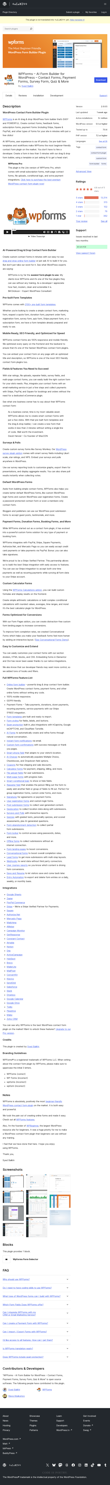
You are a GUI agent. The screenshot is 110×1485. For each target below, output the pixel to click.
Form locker (12, 833)
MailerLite (11, 966)
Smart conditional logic (18, 781)
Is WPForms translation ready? (18, 1348)
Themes (33, 1420)
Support (103, 95)
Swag (87, 1430)
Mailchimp (11, 922)
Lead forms (12, 857)
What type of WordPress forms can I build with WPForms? (32, 1296)
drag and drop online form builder (19, 260)
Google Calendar (15, 999)
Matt (6, 1443)
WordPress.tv (64, 1430)
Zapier (10, 898)
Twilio (9, 1007)
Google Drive (13, 1003)
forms (104, 164)
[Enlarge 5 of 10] (43, 1178)
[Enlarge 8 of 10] (67, 1178)
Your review (81, 221)
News (5, 1420)
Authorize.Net (13, 914)
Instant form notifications (19, 740)
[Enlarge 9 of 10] (67, 1198)
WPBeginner (32, 1125)
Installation (38, 95)
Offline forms (13, 841)
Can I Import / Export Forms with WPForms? (25, 1331)
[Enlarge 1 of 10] (20, 1178)
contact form (101, 147)
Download (101, 80)
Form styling (13, 720)
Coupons (11, 765)
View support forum (85, 253)
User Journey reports (17, 865)
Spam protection (15, 724)
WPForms (7, 119)
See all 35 (103, 141)
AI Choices (12, 756)
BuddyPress (10, 1453)
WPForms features (25, 1119)
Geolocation (13, 809)
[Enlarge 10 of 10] (67, 1213)
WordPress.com (12, 1439)
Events (86, 1420)
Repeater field (14, 785)
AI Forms (11, 732)
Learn (59, 1416)
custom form (101, 158)
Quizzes (10, 817)
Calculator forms (15, 769)
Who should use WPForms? (16, 1279)
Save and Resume (16, 873)
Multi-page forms (15, 777)
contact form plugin (98, 153)
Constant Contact (16, 938)
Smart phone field (15, 752)
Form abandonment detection (21, 825)
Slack (9, 991)
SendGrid (11, 982)
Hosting (6, 1425)
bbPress (8, 1448)
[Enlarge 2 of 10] (20, 1193)
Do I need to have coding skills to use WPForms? (27, 1288)
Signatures (12, 797)
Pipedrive (11, 1011)
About (6, 1416)
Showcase (35, 1416)
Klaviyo (10, 978)
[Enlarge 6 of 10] (43, 1193)
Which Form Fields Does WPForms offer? (23, 1304)
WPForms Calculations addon (27, 590)
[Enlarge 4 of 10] (20, 1226)
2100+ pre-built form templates (40, 304)
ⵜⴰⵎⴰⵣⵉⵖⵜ (15, 1465)
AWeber (10, 926)
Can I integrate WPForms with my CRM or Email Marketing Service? (19, 1313)
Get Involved (89, 1416)
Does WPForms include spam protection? (23, 1357)
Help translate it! (77, 20)
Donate (88, 1425)
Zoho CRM (12, 1019)
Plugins (33, 1425)
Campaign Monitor (16, 930)
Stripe (9, 906)
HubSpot (11, 958)
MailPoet (11, 970)
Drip (9, 950)
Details (9, 95)
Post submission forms (18, 805)
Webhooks (12, 861)
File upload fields (15, 773)
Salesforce (12, 986)
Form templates (14, 716)
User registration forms (18, 801)
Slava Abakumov (16, 1396)
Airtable (10, 942)
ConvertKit (12, 974)
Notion (10, 946)
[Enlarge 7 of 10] (43, 1220)
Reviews (23, 95)
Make (9, 1015)
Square (10, 910)
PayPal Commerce (16, 902)
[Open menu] (105, 4)
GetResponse (13, 934)
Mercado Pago (14, 918)
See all (104, 221)
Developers (61, 1425)
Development (56, 95)
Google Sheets (14, 894)
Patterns (34, 1430)
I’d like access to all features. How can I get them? (28, 1340)
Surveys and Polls (15, 813)
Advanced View (83, 171)
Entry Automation (15, 877)
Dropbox (11, 995)
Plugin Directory (10, 12)
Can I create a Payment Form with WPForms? (25, 1323)
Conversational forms (17, 853)
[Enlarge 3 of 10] (20, 1208)
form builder (94, 164)
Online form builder (16, 684)
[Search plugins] (31, 28)
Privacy (6, 1430)
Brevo (10, 962)
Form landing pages (16, 849)
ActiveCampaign (15, 954)
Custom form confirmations (20, 744)
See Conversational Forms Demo (51, 639)
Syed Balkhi (27, 86)
